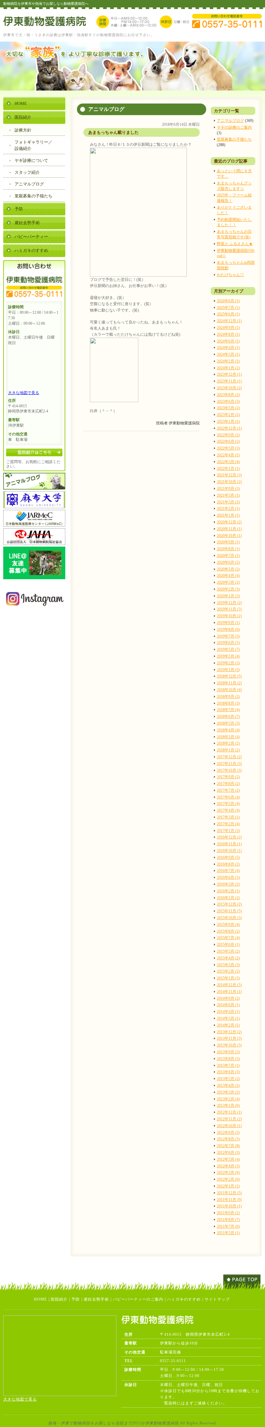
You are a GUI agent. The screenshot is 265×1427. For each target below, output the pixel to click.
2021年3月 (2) (228, 502)
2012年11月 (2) (229, 1119)
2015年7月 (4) (228, 938)
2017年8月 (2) (228, 783)
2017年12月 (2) (229, 757)
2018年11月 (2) (229, 683)
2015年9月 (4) (228, 924)
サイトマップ (217, 1299)
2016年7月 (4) (228, 870)
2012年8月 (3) (228, 1139)
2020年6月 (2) (228, 562)
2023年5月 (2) (228, 408)
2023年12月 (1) (229, 374)
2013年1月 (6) (228, 1105)
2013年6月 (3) (228, 1072)
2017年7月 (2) (228, 790)
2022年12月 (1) (229, 428)
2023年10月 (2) (229, 388)
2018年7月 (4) (228, 710)
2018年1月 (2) (228, 750)
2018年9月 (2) (228, 696)
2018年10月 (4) (229, 690)
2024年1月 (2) (228, 368)
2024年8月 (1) (228, 334)
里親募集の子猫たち (234, 139)
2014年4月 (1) (228, 1011)
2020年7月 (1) (228, 555)
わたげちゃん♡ (230, 275)
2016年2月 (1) (228, 891)
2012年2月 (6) (228, 1179)
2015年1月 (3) (228, 978)
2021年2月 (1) (228, 508)
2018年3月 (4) (228, 737)
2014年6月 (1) (228, 1005)
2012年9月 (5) (228, 1132)
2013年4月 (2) (228, 1085)
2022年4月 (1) (228, 455)
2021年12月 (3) (229, 475)
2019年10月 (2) (229, 616)
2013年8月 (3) (228, 1058)
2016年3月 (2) (228, 884)
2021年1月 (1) (228, 515)
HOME (21, 103)
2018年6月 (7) (228, 716)
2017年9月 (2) (228, 777)
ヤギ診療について (31, 160)
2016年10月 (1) (229, 850)
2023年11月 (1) (229, 381)
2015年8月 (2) (228, 931)
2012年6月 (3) (228, 1152)
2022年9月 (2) (228, 435)
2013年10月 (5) (229, 1045)
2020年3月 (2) (228, 582)
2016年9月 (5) (228, 857)
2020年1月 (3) (228, 596)
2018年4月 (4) (228, 730)
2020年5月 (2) (228, 569)
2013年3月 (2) (228, 1092)
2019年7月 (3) (228, 636)
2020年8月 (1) (228, 549)
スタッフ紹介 (27, 172)
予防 (19, 208)
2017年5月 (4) (228, 803)
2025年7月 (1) (228, 307)
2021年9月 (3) (228, 488)
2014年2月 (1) (228, 1025)
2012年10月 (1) (229, 1126)
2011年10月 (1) (229, 1206)
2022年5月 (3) (228, 448)
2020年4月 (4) (228, 575)
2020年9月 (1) (228, 542)
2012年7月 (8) (228, 1146)
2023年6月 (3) (228, 401)
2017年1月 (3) (228, 830)
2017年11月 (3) (229, 763)
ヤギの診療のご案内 (234, 127)
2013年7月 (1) (228, 1065)
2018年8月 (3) (228, 703)
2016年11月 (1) (229, 844)
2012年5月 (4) (228, 1159)
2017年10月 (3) (229, 770)
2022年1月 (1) (228, 468)
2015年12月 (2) (229, 904)
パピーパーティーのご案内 (138, 1299)
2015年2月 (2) (228, 971)
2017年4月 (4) (228, 810)
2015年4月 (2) (228, 958)
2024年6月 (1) (228, 341)
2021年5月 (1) (228, 495)
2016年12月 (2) (229, 837)
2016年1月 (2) (228, 898)
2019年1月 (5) (228, 670)
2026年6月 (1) (228, 301)
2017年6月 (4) (228, 797)
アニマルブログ (230, 120)
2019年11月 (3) (229, 609)
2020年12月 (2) (229, 522)
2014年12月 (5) (229, 985)
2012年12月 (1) (229, 1112)
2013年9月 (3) (228, 1052)
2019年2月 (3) (228, 663)
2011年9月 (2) (228, 1213)
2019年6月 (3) (228, 642)
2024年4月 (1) (228, 347)
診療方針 (23, 130)
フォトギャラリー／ (33, 145)
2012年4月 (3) (228, 1166)
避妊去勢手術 (27, 222)
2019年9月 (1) (228, 622)
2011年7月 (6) (228, 1226)
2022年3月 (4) (228, 462)
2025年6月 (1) (228, 314)
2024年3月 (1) (228, 354)
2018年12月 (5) (229, 676)
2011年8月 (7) (228, 1219)
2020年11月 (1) (229, 529)
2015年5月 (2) (228, 951)
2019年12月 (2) (229, 602)
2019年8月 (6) (228, 629)
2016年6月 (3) (228, 877)
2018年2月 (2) (228, 743)
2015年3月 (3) (228, 965)
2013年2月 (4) (228, 1099)
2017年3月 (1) (228, 817)
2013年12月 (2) (229, 1032)
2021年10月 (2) (229, 482)
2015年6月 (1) (228, 944)
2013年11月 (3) (229, 1038)
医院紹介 (23, 117)
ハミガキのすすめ (31, 250)
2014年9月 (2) (228, 998)
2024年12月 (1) (229, 321)
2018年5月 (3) (228, 723)
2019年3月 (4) (228, 656)
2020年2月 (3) (228, 589)
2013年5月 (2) (228, 1078)
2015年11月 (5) (229, 911)
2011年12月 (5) (229, 1193)
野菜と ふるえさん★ (235, 244)
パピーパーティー (31, 236)
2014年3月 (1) (228, 1018)
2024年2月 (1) (228, 361)
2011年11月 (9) (229, 1199)
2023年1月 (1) (228, 421)
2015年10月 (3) (229, 918)
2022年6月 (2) (228, 441)
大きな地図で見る (23, 393)
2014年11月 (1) (229, 991)
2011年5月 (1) (228, 1233)
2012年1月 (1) (228, 1186)
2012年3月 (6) (228, 1172)
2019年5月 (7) (228, 649)
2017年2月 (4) (228, 824)
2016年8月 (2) (228, 864)
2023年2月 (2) (228, 414)
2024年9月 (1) (228, 327)
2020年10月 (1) (229, 535)
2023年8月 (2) (228, 394)
